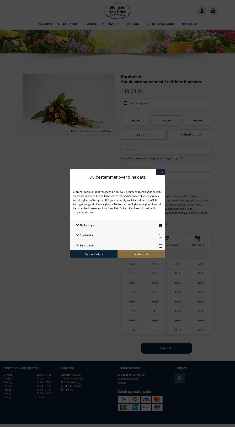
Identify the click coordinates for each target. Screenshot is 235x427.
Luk (161, 172)
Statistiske (86, 235)
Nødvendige (87, 225)
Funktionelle (87, 245)
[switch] (160, 225)
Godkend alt (141, 254)
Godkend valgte (94, 254)
